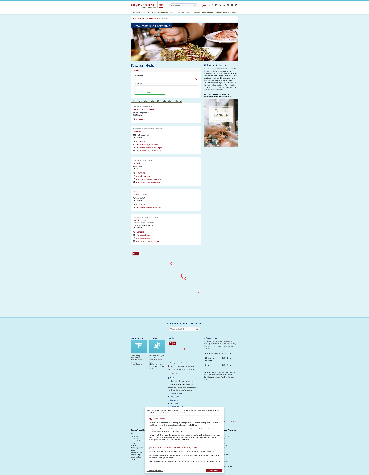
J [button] (153, 101)
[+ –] (185, 279)
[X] (220, 5)
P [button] (165, 101)
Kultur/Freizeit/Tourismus (150, 18)
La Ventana (137, 132)
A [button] (134, 101)
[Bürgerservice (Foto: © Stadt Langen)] (139, 346)
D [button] (141, 101)
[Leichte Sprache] (203, 5)
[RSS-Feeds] (236, 5)
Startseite (138, 18)
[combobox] (166, 87)
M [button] (160, 101)
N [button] (163, 101)
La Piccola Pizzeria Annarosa (143, 109)
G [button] (149, 101)
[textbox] (138, 87)
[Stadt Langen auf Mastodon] (228, 5)
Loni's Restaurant (139, 220)
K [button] (155, 101)
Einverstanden (214, 470)
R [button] (168, 101)
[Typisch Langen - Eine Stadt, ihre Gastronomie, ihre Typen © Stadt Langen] (221, 123)
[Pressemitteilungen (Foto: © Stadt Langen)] (157, 346)
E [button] (144, 101)
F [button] (146, 101)
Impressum (191, 381)
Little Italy (137, 163)
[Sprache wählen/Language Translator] (208, 5)
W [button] (177, 101)
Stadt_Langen (174, 397)
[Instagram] (224, 5)
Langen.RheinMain (176, 393)
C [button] (139, 101)
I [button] (151, 101)
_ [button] (132, 101)
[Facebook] (216, 5)
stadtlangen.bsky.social (177, 406)
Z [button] (180, 101)
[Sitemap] (212, 5)
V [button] (175, 101)
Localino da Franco (140, 195)
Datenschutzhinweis (155, 470)
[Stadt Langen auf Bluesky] (232, 5)
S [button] (170, 101)
